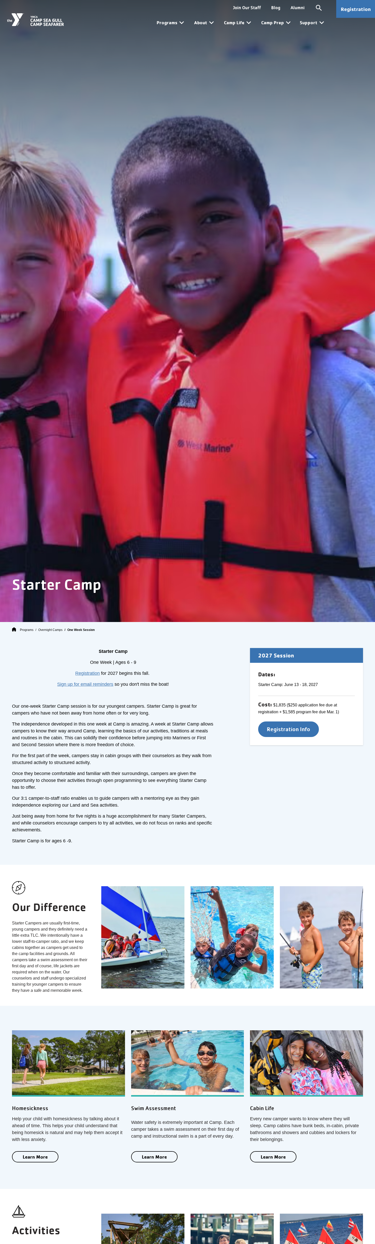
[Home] (14, 630)
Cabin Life (262, 1108)
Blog (275, 7)
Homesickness (30, 1108)
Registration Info (288, 729)
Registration (356, 9)
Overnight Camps (50, 630)
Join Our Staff (247, 7)
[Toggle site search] (319, 7)
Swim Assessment (153, 1108)
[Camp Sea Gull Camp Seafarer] (35, 19)
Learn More (35, 1157)
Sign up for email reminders (85, 684)
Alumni (298, 7)
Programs (26, 630)
